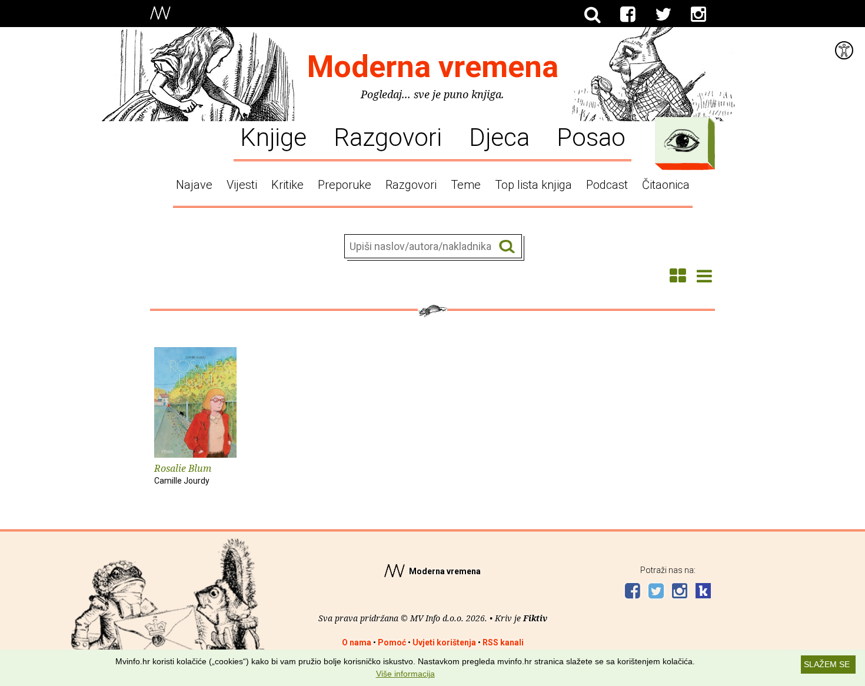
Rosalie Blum (182, 473)
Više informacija (405, 673)
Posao (591, 136)
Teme (466, 185)
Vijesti (242, 185)
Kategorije (682, 140)
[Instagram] (698, 14)
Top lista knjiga (533, 185)
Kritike (287, 185)
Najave (194, 185)
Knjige (273, 136)
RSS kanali (503, 642)
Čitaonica (666, 185)
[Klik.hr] (703, 592)
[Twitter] (663, 14)
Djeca (499, 136)
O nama (356, 642)
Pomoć (392, 642)
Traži (507, 247)
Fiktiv (535, 618)
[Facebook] (627, 14)
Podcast (607, 185)
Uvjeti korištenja (444, 642)
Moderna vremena (432, 67)
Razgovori (388, 136)
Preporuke (344, 185)
